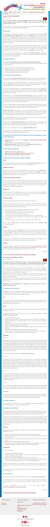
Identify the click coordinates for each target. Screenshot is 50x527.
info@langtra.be (25, 139)
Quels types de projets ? (11, 16)
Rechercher (4, 503)
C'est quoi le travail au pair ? (13, 257)
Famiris (14, 222)
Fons (32, 222)
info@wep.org (29, 144)
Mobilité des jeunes (29, 519)
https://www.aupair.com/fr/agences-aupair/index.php (22, 153)
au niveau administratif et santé (38, 476)
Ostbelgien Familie (43, 222)
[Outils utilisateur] (45, 19)
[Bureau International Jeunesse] (25, 522)
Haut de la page (25, 525)
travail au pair (9, 259)
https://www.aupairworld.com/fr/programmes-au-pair (14, 487)
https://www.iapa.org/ (25, 154)
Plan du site (4, 504)
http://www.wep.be (37, 144)
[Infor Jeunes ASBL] (22, 522)
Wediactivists (20, 511)
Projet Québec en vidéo (22, 508)
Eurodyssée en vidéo (21, 509)
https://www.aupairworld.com (17, 151)
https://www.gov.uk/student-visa (27, 353)
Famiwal (23, 222)
